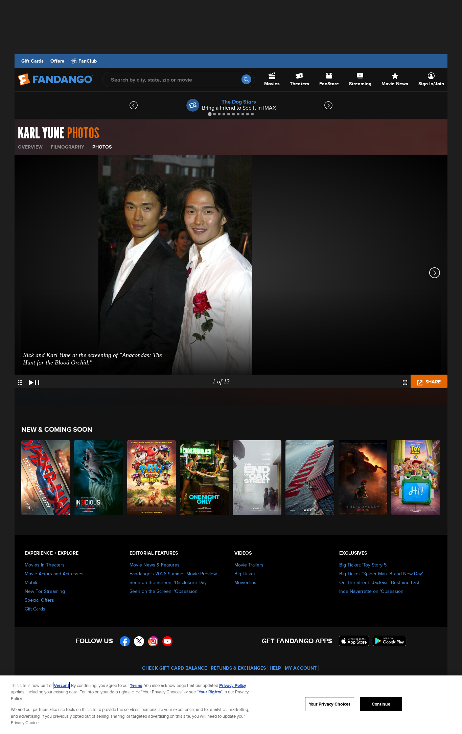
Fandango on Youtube (167, 641)
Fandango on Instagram (153, 641)
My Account (301, 668)
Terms (136, 685)
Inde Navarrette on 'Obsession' (372, 591)
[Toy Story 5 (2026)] (416, 477)
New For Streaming (45, 591)
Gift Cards (32, 61)
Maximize (405, 382)
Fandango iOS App (354, 641)
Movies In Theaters (45, 564)
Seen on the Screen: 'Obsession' (164, 591)
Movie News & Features (155, 564)
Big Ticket (244, 573)
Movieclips (245, 582)
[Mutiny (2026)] (310, 477)
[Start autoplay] (34, 381)
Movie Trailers (248, 564)
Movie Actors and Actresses (54, 573)
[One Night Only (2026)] (204, 477)
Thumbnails (20, 382)
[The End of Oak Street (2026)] (257, 477)
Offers (57, 61)
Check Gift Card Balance (174, 668)
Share (432, 381)
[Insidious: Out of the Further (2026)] (98, 477)
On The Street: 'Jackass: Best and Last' (379, 582)
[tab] (209, 114)
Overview (30, 146)
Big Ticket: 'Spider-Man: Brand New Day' (381, 573)
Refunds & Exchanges (238, 668)
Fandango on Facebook (125, 641)
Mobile (32, 582)
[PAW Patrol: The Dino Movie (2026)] (152, 477)
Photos (102, 146)
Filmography (67, 146)
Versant (61, 685)
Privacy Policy (232, 685)
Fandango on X (139, 641)
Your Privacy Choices (330, 704)
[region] (231, 704)
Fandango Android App (390, 641)
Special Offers (39, 600)
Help (275, 668)
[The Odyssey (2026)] (363, 477)
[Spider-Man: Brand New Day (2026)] (46, 477)
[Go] (246, 79)
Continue (381, 704)
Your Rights (210, 692)
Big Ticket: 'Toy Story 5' (363, 564)
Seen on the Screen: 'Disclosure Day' (169, 582)
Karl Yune (41, 133)
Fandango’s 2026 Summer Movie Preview (173, 573)
